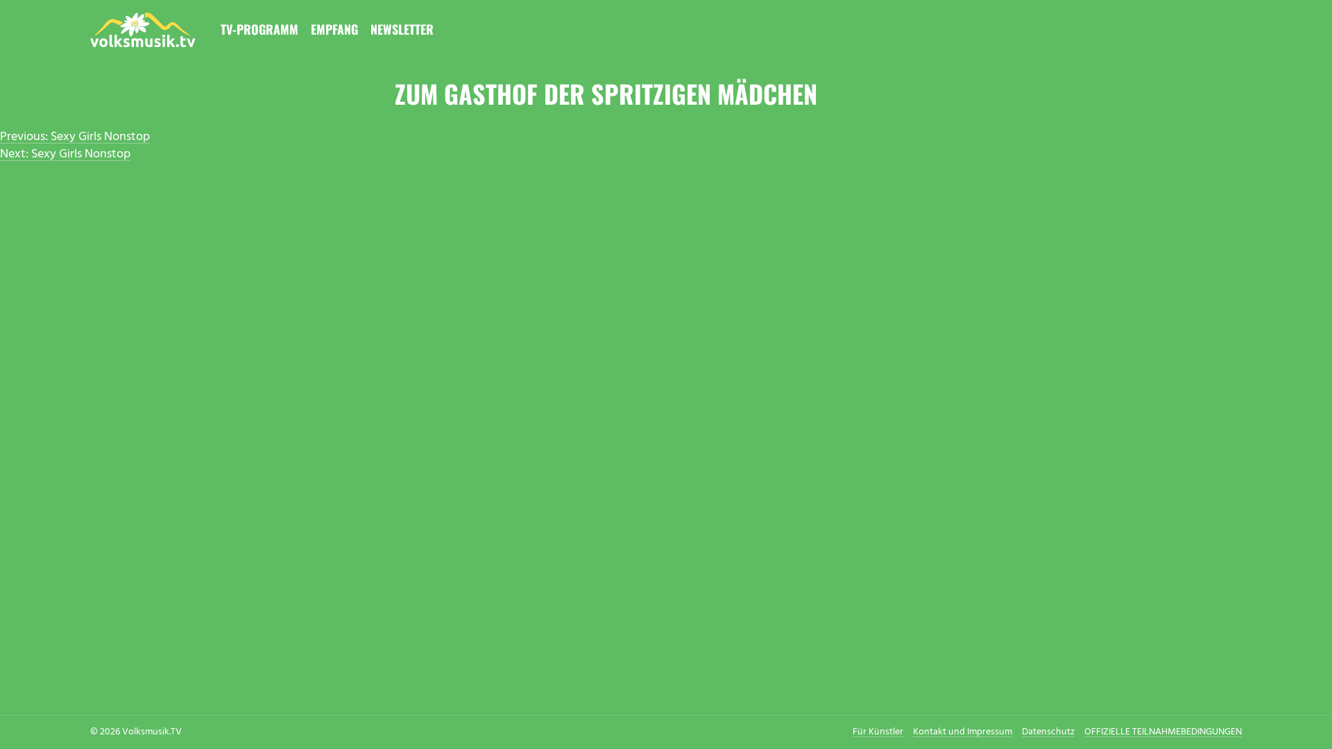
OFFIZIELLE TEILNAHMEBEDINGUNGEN (1163, 732)
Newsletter (402, 29)
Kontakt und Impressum (962, 732)
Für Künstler (878, 732)
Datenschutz (1048, 732)
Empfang (334, 29)
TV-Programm (259, 29)
